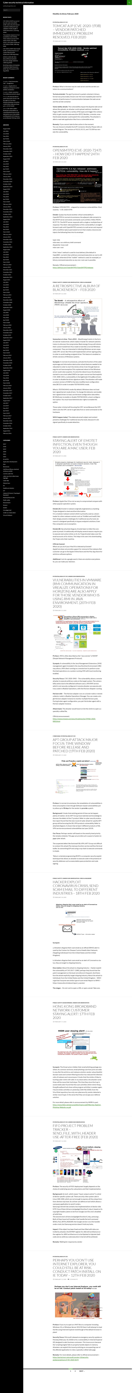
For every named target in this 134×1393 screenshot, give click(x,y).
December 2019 (7, 330)
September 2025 (7, 156)
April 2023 (6, 229)
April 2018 (6, 380)
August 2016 (6, 431)
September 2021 (7, 277)
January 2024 (7, 207)
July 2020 (5, 312)
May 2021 (6, 287)
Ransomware (67, 1003)
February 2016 (7, 433)
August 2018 (6, 370)
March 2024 (6, 201)
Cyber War (56, 736)
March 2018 (6, 383)
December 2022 (7, 239)
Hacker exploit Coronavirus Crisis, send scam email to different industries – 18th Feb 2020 (76, 887)
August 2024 (6, 189)
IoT (4, 490)
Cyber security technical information (18, 2)
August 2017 (6, 400)
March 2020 (6, 322)
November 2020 (7, 302)
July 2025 (5, 161)
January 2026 (7, 146)
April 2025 (6, 169)
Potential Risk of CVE (60, 22)
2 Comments (73, 1279)
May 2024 (6, 196)
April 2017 (6, 410)
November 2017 (7, 393)
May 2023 (6, 227)
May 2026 (6, 136)
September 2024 (7, 186)
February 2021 (7, 295)
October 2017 (7, 395)
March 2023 (6, 232)
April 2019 (6, 350)
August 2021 (6, 280)
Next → (82, 1371)
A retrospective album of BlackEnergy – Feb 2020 (76, 288)
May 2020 (6, 317)
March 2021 (6, 292)
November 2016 (7, 423)
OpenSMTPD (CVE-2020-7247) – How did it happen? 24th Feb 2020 (77, 154)
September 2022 (7, 247)
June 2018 (6, 375)
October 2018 (7, 365)
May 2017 (6, 408)
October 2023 (7, 214)
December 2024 (7, 179)
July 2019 (5, 343)
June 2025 (6, 164)
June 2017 (6, 405)
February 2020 (7, 325)
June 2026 (6, 134)
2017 (4, 444)
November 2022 (7, 242)
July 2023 (5, 222)
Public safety (57, 282)
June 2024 (6, 194)
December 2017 (7, 390)
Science (5, 505)
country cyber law (8, 473)
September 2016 (7, 428)
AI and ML (6, 459)
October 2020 (7, 305)
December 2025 (7, 149)
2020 (4, 451)
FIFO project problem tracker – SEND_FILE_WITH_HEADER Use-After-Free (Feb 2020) (75, 1131)
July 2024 (5, 191)
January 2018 (7, 388)
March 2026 (6, 141)
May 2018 (6, 378)
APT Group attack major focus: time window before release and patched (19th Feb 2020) (75, 745)
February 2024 (7, 204)
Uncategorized (7, 510)
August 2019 (6, 340)
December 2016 (7, 421)
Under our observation (71, 282)
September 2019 (7, 337)
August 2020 (6, 310)
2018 (4, 446)
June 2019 (6, 345)
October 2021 (7, 275)
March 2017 (6, 413)
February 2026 (7, 144)
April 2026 (6, 139)
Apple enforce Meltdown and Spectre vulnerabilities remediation (11, 87)
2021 (4, 454)
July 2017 (5, 403)
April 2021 (6, 290)
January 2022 (7, 267)
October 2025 (7, 154)
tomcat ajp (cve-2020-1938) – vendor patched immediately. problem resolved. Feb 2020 (77, 31)
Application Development (10, 461)
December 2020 (7, 300)
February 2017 (7, 416)
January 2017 (7, 418)
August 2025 (6, 159)
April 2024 (6, 199)
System (5, 507)
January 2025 (7, 176)
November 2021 (7, 272)
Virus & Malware (85, 282)
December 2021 (7, 269)
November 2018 (7, 363)
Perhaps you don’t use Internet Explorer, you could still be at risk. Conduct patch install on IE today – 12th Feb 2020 (77, 1267)
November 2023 (7, 212)
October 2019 (7, 335)
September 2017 (7, 398)
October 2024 (7, 184)
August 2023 (6, 219)
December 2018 (7, 360)
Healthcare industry (8, 488)
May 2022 (6, 257)
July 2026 (5, 131)
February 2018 (7, 385)
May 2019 (6, 348)
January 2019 (7, 358)
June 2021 (6, 285)
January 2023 (7, 237)
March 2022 (6, 262)
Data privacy (6, 483)
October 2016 (7, 426)
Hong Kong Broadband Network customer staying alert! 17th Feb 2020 (74, 1012)
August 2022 (6, 249)
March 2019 (6, 353)
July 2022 (5, 252)
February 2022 (7, 264)
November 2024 (7, 181)
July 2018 (5, 373)
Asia (4, 464)
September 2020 (7, 307)
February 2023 (7, 234)
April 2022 (6, 259)
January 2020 (7, 327)
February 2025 (7, 174)
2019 (4, 449)
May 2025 (6, 166)
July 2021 (5, 282)
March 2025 (6, 171)
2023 (4, 456)
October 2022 (7, 244)
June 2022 (6, 254)
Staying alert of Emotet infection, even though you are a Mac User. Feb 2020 (75, 446)
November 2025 (7, 151)
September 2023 (7, 217)
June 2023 (6, 224)
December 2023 (7, 209)
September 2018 (7, 368)
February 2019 (7, 355)
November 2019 (7, 332)
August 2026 (6, 128)
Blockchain (6, 467)
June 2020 (6, 315)
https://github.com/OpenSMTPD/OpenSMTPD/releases (73, 267)
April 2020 (6, 320)
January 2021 (7, 297)
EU (4, 485)
